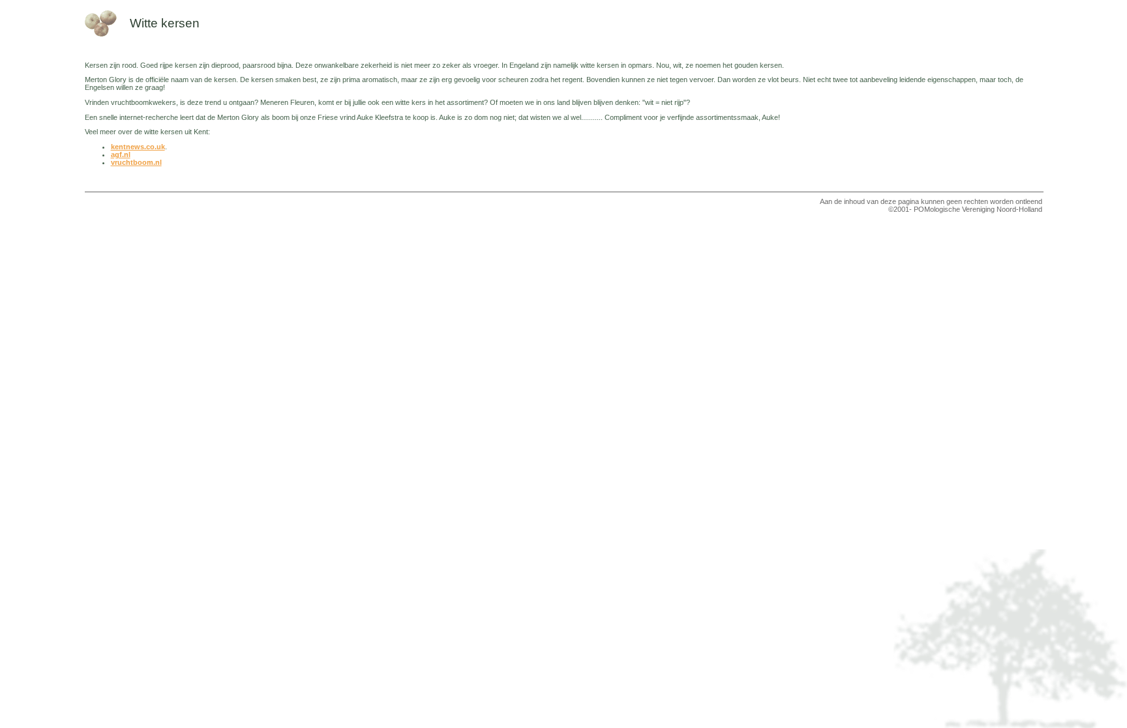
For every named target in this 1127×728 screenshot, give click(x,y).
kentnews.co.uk (138, 147)
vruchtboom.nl (136, 162)
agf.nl (120, 154)
